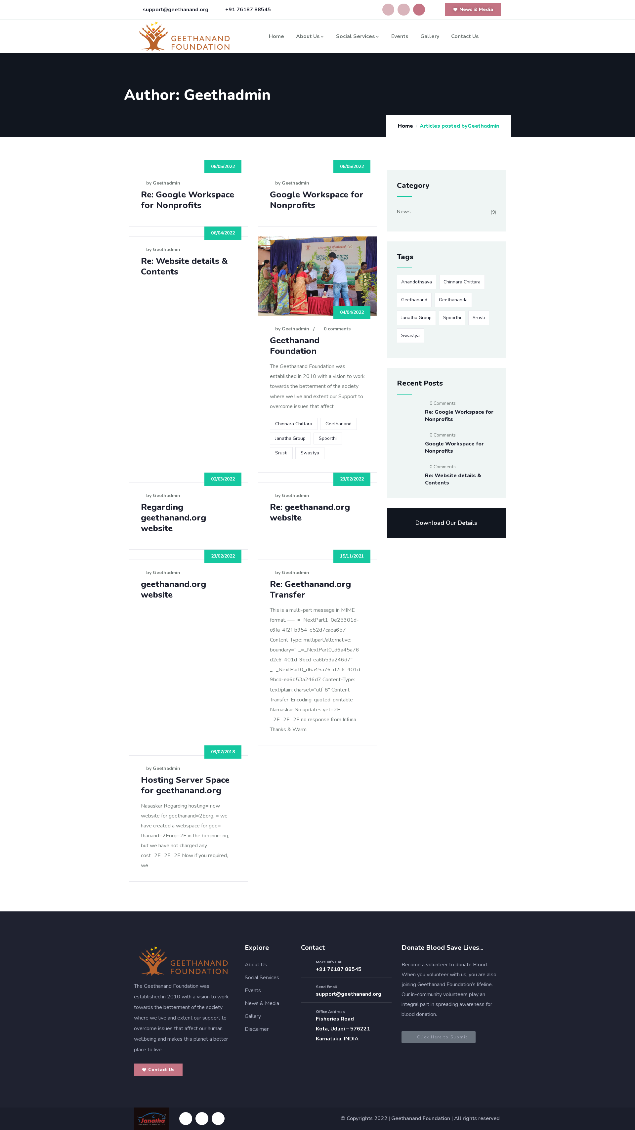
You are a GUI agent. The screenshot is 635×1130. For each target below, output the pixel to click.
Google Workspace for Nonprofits (316, 200)
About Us (308, 36)
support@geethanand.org (348, 994)
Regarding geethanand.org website (173, 517)
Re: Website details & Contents (184, 266)
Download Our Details (446, 523)
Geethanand (338, 424)
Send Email (326, 986)
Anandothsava (416, 282)
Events (399, 36)
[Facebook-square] (185, 1118)
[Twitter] (419, 10)
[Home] (184, 36)
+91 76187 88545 (338, 969)
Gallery (429, 36)
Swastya (310, 453)
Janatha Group (290, 438)
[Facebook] (388, 10)
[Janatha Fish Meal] (151, 1119)
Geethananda (453, 300)
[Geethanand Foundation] (183, 961)
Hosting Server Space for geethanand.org (185, 785)
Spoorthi (328, 438)
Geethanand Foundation (294, 346)
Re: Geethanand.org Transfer (310, 589)
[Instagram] (403, 10)
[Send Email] (306, 991)
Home (276, 36)
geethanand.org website (173, 589)
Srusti (281, 453)
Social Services (355, 36)
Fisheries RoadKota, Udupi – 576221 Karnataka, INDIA (343, 1028)
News (404, 211)
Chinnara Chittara (293, 424)
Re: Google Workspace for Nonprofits (187, 200)
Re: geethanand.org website (310, 512)
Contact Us (465, 36)
